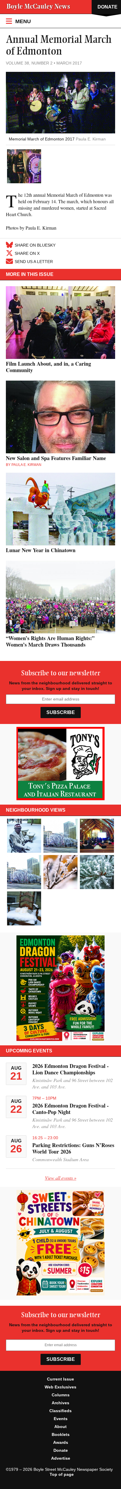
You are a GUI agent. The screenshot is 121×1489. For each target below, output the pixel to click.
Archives (60, 1402)
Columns (61, 1395)
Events (61, 1418)
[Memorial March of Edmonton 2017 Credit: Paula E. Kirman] (24, 167)
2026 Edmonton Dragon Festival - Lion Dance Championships (70, 1069)
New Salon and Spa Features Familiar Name (56, 458)
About (60, 1426)
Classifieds (60, 1410)
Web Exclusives (60, 1387)
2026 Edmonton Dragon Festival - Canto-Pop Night (70, 1109)
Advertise (60, 1458)
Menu (22, 21)
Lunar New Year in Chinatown (40, 550)
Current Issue (60, 1379)
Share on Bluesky (35, 244)
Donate (60, 1450)
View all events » (60, 1178)
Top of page (62, 1474)
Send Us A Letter (34, 261)
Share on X (27, 253)
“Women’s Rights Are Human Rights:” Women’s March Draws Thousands (50, 641)
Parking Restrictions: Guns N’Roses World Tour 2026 (73, 1148)
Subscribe (60, 712)
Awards (60, 1442)
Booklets (61, 1434)
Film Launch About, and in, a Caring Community (48, 367)
